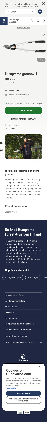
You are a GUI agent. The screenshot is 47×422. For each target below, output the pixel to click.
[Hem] (4, 21)
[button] (43, 35)
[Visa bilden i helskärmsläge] (23, 47)
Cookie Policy (12, 388)
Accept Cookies (23, 393)
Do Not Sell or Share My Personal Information (23, 400)
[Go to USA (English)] (40, 11)
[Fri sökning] (32, 21)
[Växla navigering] (44, 21)
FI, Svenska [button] (12, 22)
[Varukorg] (38, 21)
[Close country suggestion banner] (43, 4)
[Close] (39, 367)
